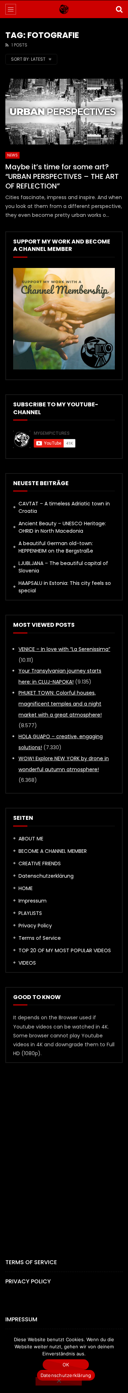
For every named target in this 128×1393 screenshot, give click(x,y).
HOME (25, 888)
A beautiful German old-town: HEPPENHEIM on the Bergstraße (55, 547)
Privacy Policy (35, 925)
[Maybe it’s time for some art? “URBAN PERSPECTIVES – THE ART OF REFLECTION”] (64, 112)
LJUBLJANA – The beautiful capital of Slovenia (63, 567)
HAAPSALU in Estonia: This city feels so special (64, 587)
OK (66, 1364)
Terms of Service (39, 938)
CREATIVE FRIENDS (39, 863)
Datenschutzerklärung (46, 875)
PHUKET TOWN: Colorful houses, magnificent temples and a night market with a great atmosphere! (60, 703)
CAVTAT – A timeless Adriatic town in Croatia (64, 507)
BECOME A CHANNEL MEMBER (52, 851)
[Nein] (59, 1381)
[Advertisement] (64, 1148)
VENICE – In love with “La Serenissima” (64, 649)
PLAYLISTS (30, 913)
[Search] (119, 9)
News (12, 155)
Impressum (32, 900)
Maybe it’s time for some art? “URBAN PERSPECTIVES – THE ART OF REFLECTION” (62, 176)
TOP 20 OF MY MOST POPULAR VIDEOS (64, 950)
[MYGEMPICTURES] (64, 9)
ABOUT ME (30, 838)
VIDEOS (27, 962)
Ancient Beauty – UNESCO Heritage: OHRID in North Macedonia (62, 527)
